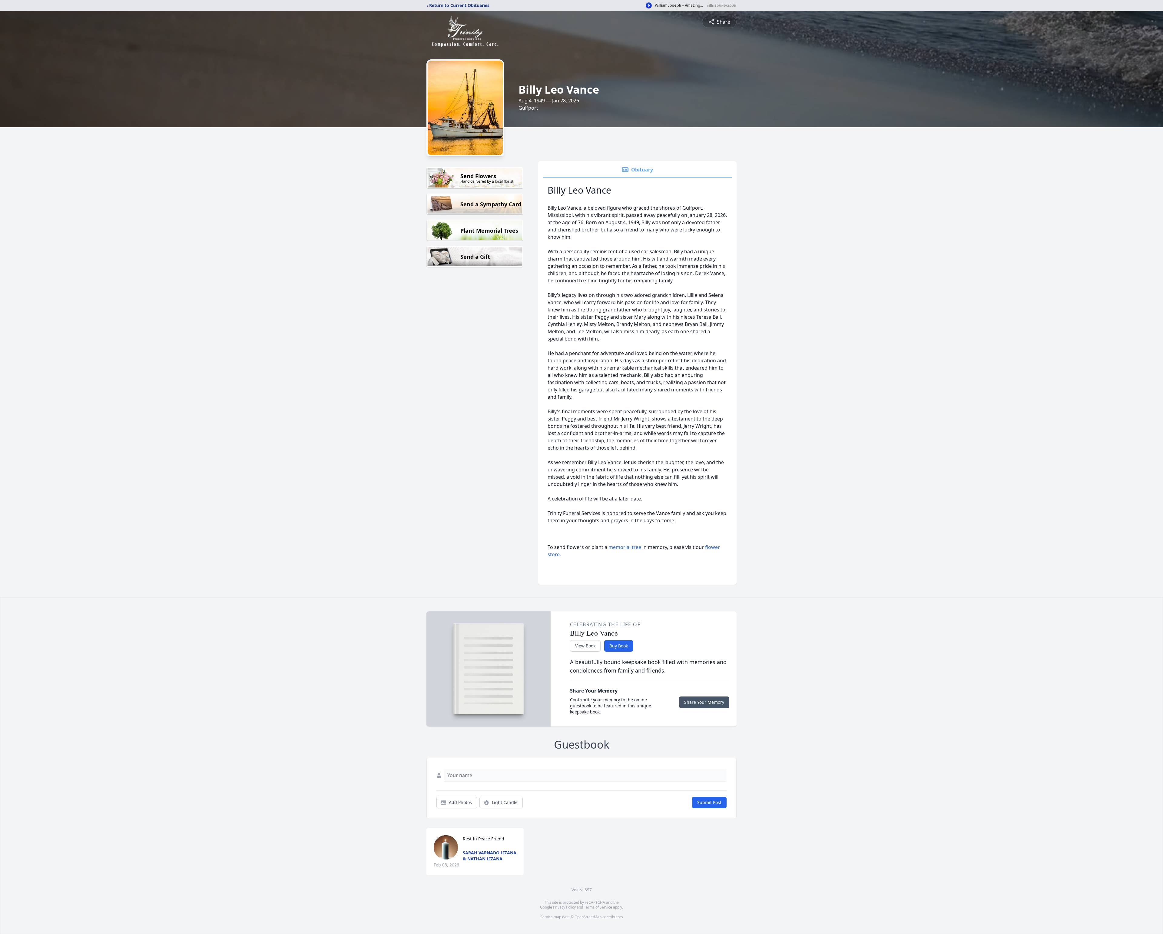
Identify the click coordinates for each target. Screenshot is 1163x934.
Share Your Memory (704, 702)
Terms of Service (598, 907)
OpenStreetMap (588, 916)
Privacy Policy (564, 907)
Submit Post (709, 802)
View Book (585, 646)
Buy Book (618, 646)
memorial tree (624, 547)
